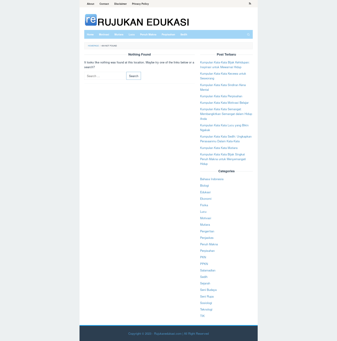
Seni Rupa (207, 296)
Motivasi (205, 218)
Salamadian (207, 270)
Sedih (203, 276)
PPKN (204, 263)
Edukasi (205, 192)
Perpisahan (207, 250)
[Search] (248, 34)
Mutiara (205, 224)
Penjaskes (207, 237)
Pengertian (207, 231)
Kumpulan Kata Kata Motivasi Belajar (224, 102)
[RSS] (250, 3)
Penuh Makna (209, 244)
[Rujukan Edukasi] (136, 19)
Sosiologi (206, 303)
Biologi (204, 185)
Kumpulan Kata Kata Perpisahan (221, 96)
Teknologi (206, 309)
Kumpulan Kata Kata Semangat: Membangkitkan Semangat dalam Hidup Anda (226, 114)
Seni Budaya (208, 289)
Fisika (204, 205)
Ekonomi (206, 198)
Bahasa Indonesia (211, 179)
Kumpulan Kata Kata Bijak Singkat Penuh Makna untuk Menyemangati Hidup (223, 159)
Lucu (203, 211)
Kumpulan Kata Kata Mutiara (218, 147)
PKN (203, 257)
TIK (202, 315)
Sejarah (205, 283)
